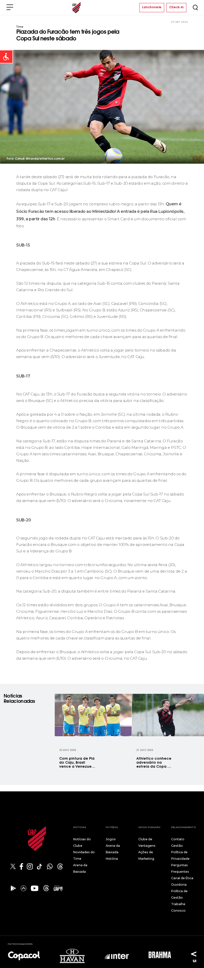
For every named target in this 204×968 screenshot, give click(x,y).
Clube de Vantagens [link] (146, 842)
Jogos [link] (111, 839)
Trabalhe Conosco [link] (178, 907)
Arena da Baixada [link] (80, 868)
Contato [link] (177, 839)
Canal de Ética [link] (182, 878)
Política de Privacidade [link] (180, 855)
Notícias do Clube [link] (82, 842)
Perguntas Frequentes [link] (180, 868)
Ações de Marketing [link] (146, 855)
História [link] (112, 858)
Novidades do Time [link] (84, 855)
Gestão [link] (177, 845)
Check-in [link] (176, 7)
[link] (6, 56)
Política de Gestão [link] (179, 894)
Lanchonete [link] (151, 7)
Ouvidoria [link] (179, 884)
